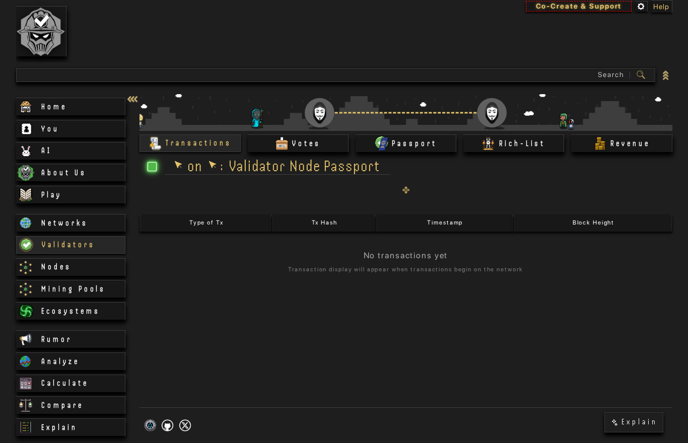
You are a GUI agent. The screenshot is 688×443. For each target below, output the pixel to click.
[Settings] (641, 6)
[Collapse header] (666, 75)
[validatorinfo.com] (41, 31)
